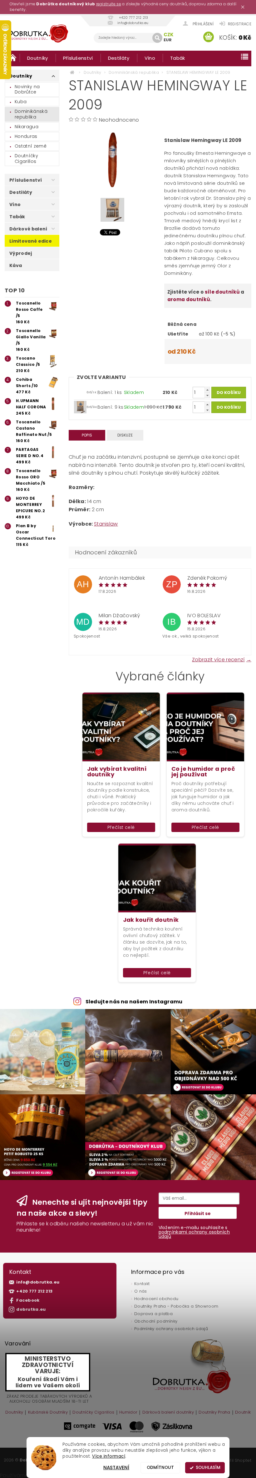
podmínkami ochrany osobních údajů (194, 1234)
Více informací (108, 1456)
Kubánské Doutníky (48, 1412)
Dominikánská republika (31, 114)
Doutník (243, 1412)
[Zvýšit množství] (207, 390)
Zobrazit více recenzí (218, 659)
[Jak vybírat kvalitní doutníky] (121, 726)
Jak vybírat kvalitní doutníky (116, 771)
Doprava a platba (153, 1314)
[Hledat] (157, 38)
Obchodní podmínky (155, 1321)
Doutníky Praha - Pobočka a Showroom (176, 1306)
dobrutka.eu (31, 1309)
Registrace (239, 24)
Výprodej (20, 253)
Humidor (128, 1412)
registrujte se (108, 4)
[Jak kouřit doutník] (157, 877)
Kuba (21, 101)
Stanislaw (106, 523)
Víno (150, 58)
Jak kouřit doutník (151, 920)
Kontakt (142, 1284)
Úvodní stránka (12, 57)
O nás (140, 1291)
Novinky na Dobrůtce (27, 89)
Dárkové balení (28, 229)
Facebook (28, 1300)
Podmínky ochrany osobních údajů (171, 1329)
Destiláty (119, 58)
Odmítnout (160, 1467)
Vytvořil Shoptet (235, 1460)
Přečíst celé (121, 827)
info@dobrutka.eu (37, 1282)
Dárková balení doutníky (168, 1412)
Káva (15, 265)
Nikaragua (26, 127)
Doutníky (37, 58)
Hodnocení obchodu (156, 1299)
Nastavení (116, 1467)
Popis (87, 435)
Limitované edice (30, 241)
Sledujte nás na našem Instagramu (134, 1001)
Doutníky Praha (214, 1412)
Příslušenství (78, 58)
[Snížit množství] (207, 395)
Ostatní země (31, 146)
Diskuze (125, 435)
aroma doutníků (188, 299)
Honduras (26, 136)
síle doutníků (222, 292)
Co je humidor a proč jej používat (203, 771)
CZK (169, 34)
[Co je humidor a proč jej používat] (205, 726)
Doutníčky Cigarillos (26, 158)
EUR (168, 40)
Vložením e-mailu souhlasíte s (194, 1231)
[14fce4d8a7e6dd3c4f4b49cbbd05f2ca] (80, 407)
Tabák (177, 58)
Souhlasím (208, 1467)
